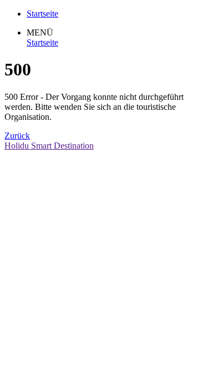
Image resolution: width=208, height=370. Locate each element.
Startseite (42, 42)
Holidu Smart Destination (49, 145)
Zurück (17, 135)
